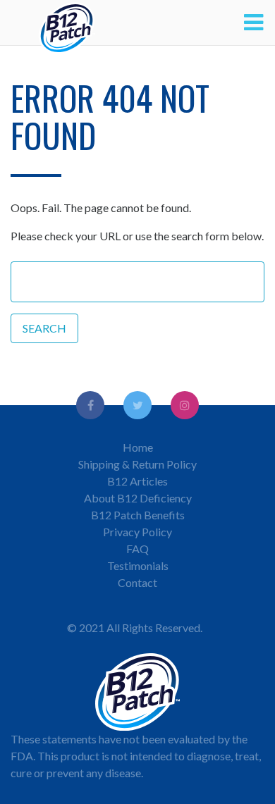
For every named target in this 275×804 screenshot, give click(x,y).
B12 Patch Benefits (138, 514)
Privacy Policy (137, 531)
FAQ (137, 548)
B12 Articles (137, 481)
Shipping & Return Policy (137, 464)
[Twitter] (137, 405)
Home (138, 447)
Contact (137, 582)
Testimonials (138, 565)
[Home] (67, 22)
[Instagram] (185, 405)
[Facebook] (90, 405)
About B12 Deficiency (138, 498)
